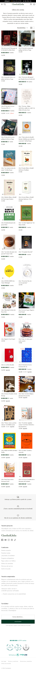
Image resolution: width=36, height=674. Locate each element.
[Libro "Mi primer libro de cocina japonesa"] (27, 271)
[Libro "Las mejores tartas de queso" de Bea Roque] (9, 158)
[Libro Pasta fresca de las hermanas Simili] (9, 470)
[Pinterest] (12, 540)
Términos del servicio (7, 566)
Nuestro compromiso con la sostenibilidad (14, 594)
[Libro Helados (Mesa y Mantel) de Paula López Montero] (9, 187)
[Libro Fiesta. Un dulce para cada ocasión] (27, 329)
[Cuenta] (30, 4)
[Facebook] (2, 540)
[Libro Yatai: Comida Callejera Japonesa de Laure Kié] (27, 384)
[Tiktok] (15, 540)
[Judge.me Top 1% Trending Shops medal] (26, 647)
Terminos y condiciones (13, 661)
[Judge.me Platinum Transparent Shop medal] (10, 647)
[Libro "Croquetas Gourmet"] (27, 242)
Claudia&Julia (8, 668)
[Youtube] (5, 540)
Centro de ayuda (5, 569)
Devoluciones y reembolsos (26, 661)
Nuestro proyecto (6, 550)
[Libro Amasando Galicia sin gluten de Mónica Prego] (9, 67)
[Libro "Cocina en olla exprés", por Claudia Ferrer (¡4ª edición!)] (27, 67)
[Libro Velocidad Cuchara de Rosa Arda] (9, 300)
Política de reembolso (7, 563)
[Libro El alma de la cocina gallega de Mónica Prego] (9, 127)
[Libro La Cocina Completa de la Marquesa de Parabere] (27, 470)
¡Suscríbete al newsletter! (8, 556)
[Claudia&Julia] (18, 4)
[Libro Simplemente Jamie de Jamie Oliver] (9, 213)
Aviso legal (3, 661)
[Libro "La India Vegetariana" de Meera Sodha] (27, 213)
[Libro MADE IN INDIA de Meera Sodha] (9, 441)
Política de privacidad (6, 663)
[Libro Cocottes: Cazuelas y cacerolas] (27, 441)
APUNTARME (18, 621)
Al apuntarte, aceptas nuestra (18, 625)
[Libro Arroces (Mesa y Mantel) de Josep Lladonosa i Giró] (27, 187)
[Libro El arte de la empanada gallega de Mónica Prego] (27, 38)
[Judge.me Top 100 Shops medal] (18, 647)
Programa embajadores (7, 558)
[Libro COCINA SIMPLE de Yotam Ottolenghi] (9, 271)
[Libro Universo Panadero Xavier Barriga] (9, 384)
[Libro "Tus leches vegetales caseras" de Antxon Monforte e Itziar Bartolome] (27, 413)
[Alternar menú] (2, 4)
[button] (5, 52)
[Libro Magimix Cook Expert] (9, 329)
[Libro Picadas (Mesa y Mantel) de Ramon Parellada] (27, 158)
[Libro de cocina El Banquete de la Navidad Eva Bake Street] (9, 38)
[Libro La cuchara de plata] (9, 355)
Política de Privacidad (25, 625)
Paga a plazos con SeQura (8, 561)
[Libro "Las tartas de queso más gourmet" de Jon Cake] (9, 242)
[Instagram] (9, 540)
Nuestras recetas (5, 553)
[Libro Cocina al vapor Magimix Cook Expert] (27, 300)
